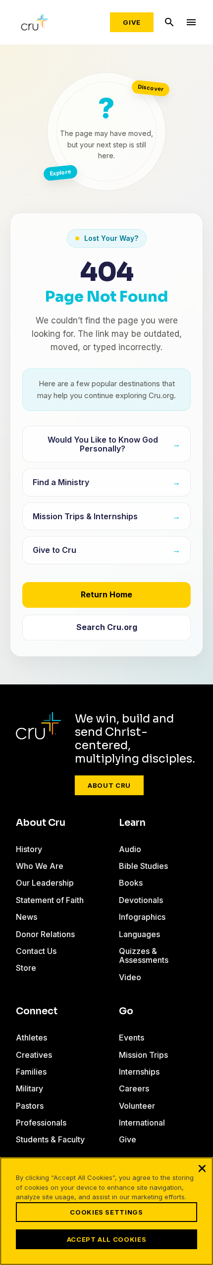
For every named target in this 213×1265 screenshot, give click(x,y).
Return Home (106, 594)
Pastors (30, 1106)
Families (31, 1072)
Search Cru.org (106, 627)
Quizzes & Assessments (143, 955)
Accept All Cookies (107, 1239)
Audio (130, 849)
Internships (139, 1072)
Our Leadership (45, 883)
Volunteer (137, 1106)
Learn (132, 823)
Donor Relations (45, 934)
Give (132, 22)
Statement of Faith (50, 900)
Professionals (41, 1123)
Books (131, 883)
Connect (36, 1011)
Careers (134, 1088)
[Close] (202, 1168)
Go (126, 1011)
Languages (139, 934)
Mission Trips (143, 1055)
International (142, 1123)
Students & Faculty (50, 1139)
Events (131, 1037)
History (29, 849)
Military (29, 1088)
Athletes (31, 1037)
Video (130, 977)
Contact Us (36, 951)
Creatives (34, 1055)
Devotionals (141, 900)
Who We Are (39, 866)
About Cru (109, 785)
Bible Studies (143, 866)
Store (26, 968)
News (26, 917)
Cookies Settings (106, 1212)
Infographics (142, 917)
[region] (106, 1211)
